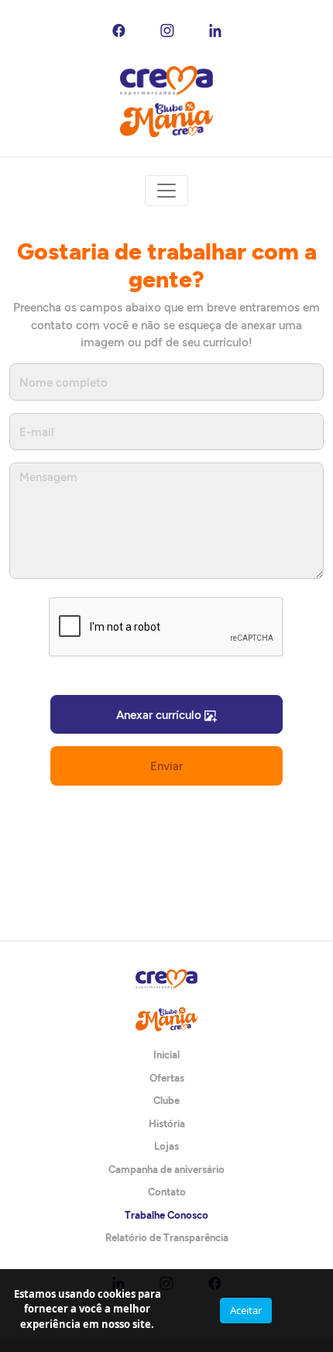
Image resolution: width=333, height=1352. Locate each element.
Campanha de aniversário (166, 1169)
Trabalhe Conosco (166, 1215)
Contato (167, 1191)
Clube (166, 1100)
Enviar (166, 765)
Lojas (166, 1146)
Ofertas (166, 1078)
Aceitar (246, 1310)
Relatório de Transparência (166, 1237)
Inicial (166, 1054)
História (167, 1123)
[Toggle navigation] (166, 190)
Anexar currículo (160, 714)
